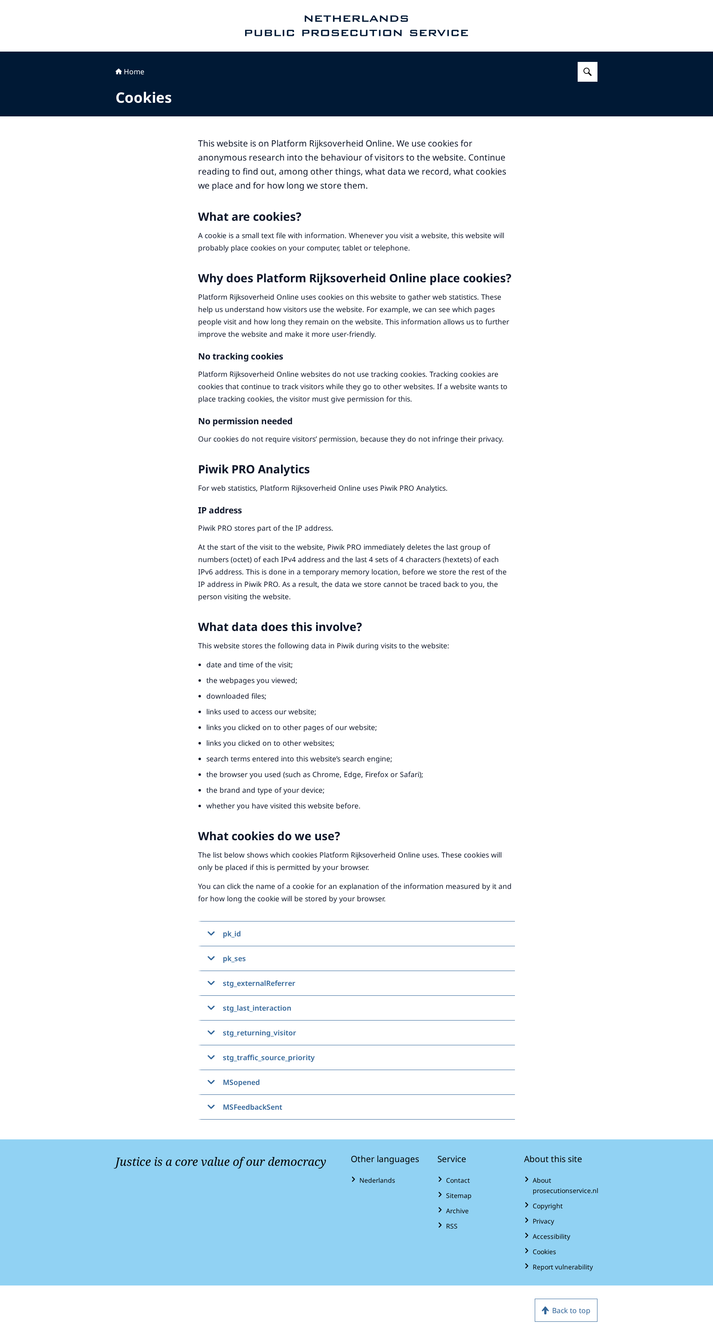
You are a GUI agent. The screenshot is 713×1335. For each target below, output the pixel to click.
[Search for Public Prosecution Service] (587, 72)
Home (134, 71)
